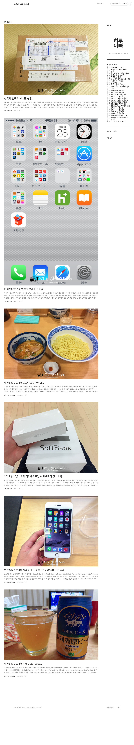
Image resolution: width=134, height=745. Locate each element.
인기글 (115, 131)
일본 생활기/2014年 (9, 395)
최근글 (109, 131)
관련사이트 (110, 707)
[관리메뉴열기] (130, 3)
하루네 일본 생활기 (21, 4)
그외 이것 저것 (8, 111)
